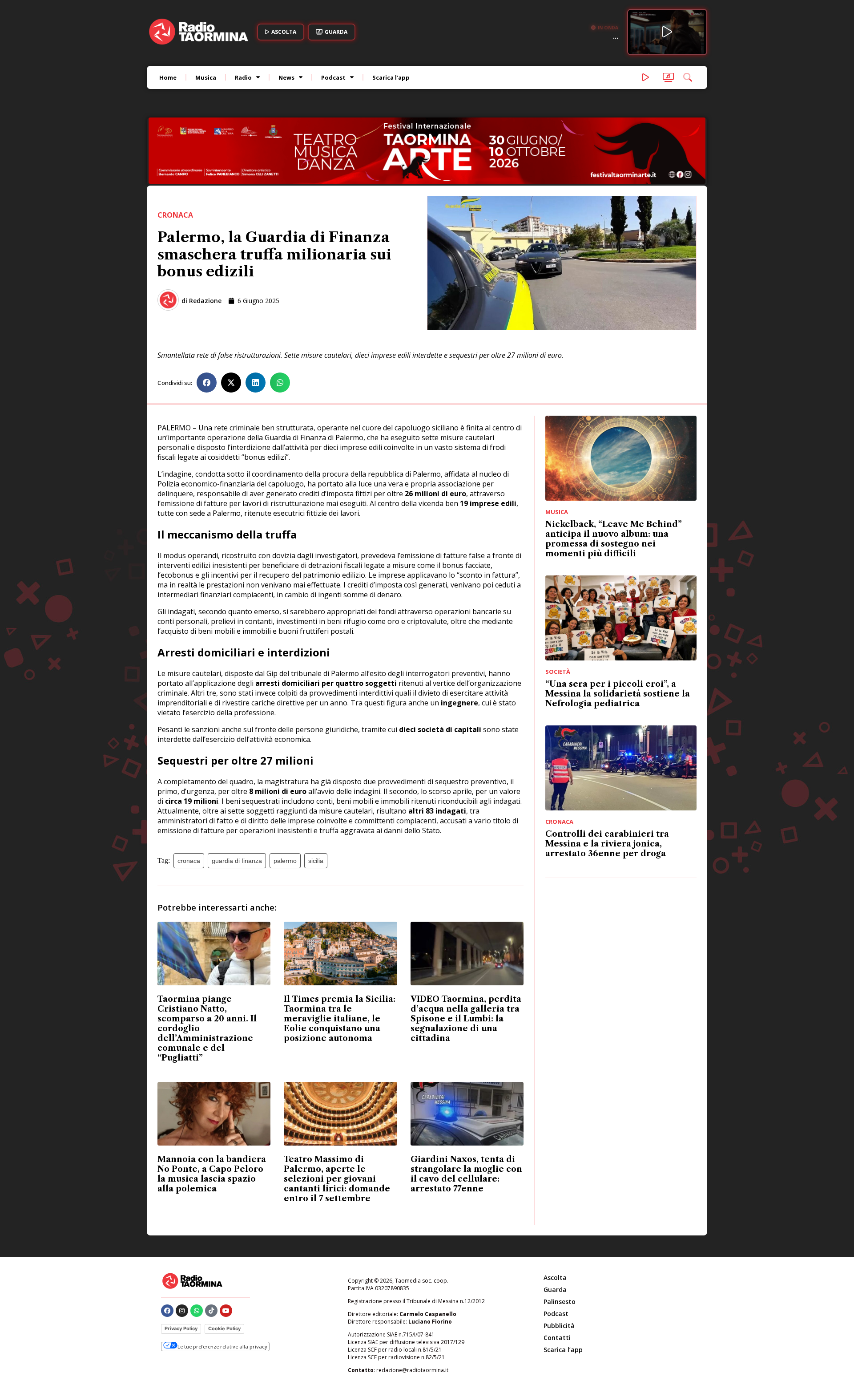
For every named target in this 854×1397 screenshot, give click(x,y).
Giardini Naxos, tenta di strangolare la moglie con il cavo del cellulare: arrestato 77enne (466, 1114)
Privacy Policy (181, 1268)
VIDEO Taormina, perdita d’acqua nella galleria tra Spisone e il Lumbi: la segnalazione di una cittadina (466, 958)
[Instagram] (182, 1250)
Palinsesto (560, 1241)
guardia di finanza (237, 800)
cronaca (188, 800)
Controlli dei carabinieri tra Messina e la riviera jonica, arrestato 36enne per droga (607, 783)
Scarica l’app (391, 77)
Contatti (557, 1277)
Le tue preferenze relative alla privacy (222, 1286)
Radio (243, 77)
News (286, 77)
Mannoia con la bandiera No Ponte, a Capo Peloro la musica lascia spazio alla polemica (211, 1114)
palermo (285, 800)
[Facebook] (167, 1250)
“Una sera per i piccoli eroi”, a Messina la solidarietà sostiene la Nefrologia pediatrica (617, 633)
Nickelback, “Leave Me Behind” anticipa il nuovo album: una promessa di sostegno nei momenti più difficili (613, 478)
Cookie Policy (224, 1268)
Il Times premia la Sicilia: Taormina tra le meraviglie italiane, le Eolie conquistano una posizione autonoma (339, 958)
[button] (207, 322)
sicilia (315, 800)
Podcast (333, 77)
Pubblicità (559, 1265)
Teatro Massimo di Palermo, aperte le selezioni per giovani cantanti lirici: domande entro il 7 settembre (337, 1118)
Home (168, 77)
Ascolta (555, 1217)
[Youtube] (226, 1250)
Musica (205, 77)
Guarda (555, 1229)
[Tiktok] (211, 1250)
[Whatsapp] (196, 1250)
